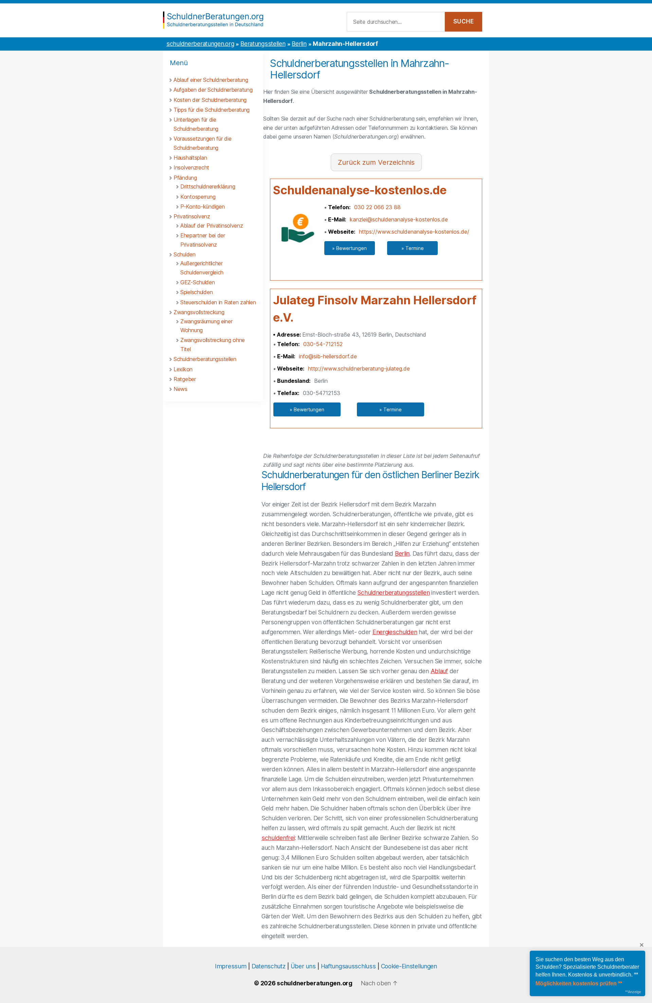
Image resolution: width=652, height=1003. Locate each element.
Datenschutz (269, 966)
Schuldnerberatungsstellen (205, 359)
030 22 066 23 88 (377, 207)
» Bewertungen (349, 248)
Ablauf (439, 671)
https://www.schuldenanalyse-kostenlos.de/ (414, 231)
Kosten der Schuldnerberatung (210, 99)
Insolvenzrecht (191, 167)
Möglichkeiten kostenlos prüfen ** (579, 983)
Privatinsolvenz (192, 216)
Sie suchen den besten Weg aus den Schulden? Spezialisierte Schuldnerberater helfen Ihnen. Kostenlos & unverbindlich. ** (587, 967)
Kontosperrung (197, 196)
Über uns (303, 966)
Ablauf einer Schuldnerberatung (211, 79)
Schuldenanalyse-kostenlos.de (360, 190)
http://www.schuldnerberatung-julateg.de (359, 368)
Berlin (299, 43)
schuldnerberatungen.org (200, 43)
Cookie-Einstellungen (409, 966)
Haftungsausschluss (348, 966)
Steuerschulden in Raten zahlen (218, 302)
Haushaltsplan (190, 157)
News (180, 389)
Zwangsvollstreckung (199, 312)
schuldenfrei (278, 837)
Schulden (185, 254)
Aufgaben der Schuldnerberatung (213, 89)
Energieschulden (395, 631)
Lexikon (183, 369)
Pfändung (185, 177)
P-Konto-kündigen (202, 206)
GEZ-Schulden (197, 282)
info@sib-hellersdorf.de (328, 356)
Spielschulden (196, 292)
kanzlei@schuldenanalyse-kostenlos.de (399, 219)
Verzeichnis (396, 162)
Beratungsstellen (262, 43)
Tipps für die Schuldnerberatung (212, 109)
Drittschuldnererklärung (207, 186)
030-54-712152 (323, 344)
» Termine (412, 248)
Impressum (230, 966)
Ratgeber (185, 379)
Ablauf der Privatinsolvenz (211, 225)
